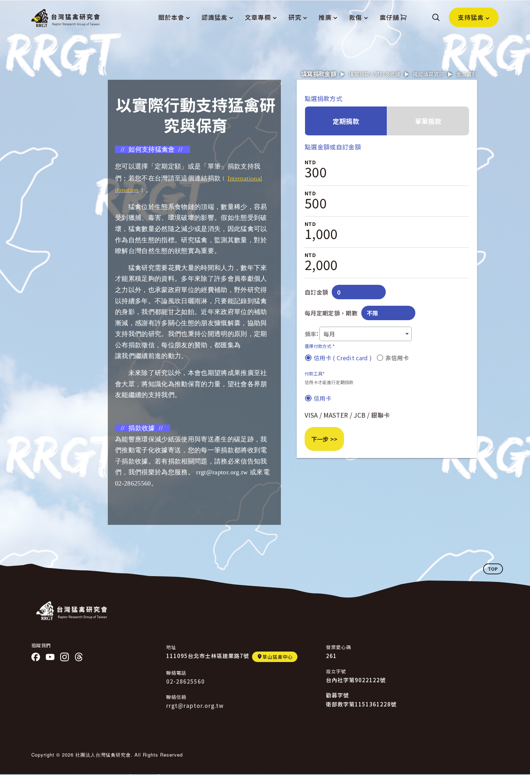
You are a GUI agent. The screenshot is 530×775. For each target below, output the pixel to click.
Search (436, 17)
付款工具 (315, 373)
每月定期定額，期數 (331, 313)
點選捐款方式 (323, 98)
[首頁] (65, 18)
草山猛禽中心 (277, 656)
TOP (493, 569)
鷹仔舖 (389, 17)
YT (50, 657)
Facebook (35, 657)
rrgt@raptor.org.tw (195, 705)
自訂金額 (316, 292)
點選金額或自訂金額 (333, 146)
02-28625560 (185, 681)
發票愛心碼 (338, 647)
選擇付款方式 (320, 346)
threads (79, 657)
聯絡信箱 (176, 696)
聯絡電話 (176, 672)
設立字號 (336, 671)
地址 (171, 647)
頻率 (311, 334)
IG (64, 657)
